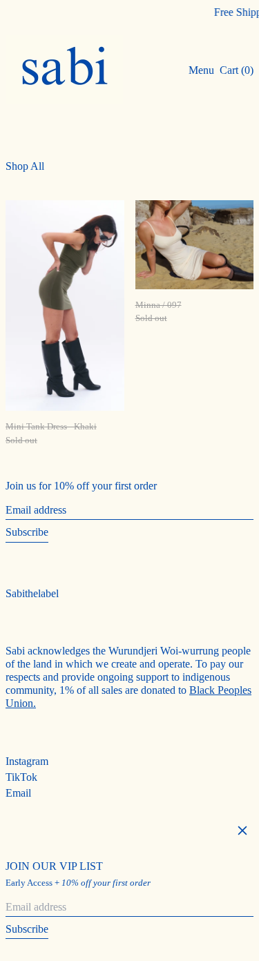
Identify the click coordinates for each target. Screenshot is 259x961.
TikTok (21, 777)
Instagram (27, 761)
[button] (236, 70)
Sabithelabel (32, 593)
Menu (201, 70)
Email (18, 793)
